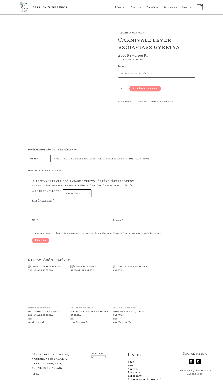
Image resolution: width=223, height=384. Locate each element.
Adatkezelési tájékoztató (145, 379)
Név (35, 220)
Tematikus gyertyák (131, 33)
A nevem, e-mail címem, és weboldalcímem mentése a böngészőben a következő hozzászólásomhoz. (98, 233)
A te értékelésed (46, 191)
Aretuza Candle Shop (50, 7)
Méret (122, 66)
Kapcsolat (170, 7)
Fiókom (186, 7)
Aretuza (136, 7)
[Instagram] (191, 361)
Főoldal (120, 7)
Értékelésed (43, 201)
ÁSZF (131, 362)
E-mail (118, 220)
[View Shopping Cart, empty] (200, 7)
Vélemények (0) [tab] (67, 149)
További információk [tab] (41, 149)
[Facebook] (198, 361)
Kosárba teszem (145, 88)
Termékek (152, 7)
